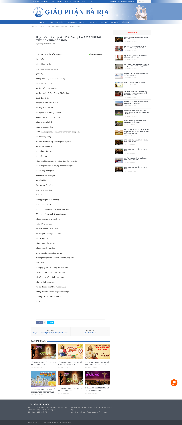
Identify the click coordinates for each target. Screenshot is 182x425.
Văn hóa (125, 22)
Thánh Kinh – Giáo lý (76, 22)
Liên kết (76, 1)
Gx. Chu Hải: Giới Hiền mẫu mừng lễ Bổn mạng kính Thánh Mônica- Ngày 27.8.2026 (136, 65)
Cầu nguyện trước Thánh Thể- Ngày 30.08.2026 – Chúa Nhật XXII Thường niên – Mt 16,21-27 (136, 112)
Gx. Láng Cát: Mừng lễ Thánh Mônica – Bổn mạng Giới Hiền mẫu (135, 56)
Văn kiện (59, 1)
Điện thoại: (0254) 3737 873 (37, 412)
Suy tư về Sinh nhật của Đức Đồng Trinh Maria (50, 333)
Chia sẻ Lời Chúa (56, 22)
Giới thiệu (44, 1)
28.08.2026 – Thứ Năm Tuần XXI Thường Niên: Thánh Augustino (136, 38)
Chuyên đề (67, 1)
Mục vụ (52, 1)
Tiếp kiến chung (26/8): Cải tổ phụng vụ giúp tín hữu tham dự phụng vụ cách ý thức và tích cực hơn (135, 93)
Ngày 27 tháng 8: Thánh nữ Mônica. (134, 82)
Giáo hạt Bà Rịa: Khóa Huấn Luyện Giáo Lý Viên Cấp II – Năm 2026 (136, 102)
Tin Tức (42, 22)
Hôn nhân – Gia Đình (109, 22)
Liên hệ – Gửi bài (86, 1)
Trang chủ (35, 1)
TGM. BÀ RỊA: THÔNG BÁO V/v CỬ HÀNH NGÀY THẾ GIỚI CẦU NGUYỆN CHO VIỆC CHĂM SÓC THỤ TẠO (136, 131)
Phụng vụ (93, 22)
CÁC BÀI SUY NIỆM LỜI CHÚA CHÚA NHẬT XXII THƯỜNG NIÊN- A (135, 121)
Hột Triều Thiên (90, 333)
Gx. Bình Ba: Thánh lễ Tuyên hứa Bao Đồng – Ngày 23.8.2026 (135, 159)
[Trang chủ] (34, 22)
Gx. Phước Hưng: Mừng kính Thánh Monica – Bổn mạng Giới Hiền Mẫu (135, 47)
